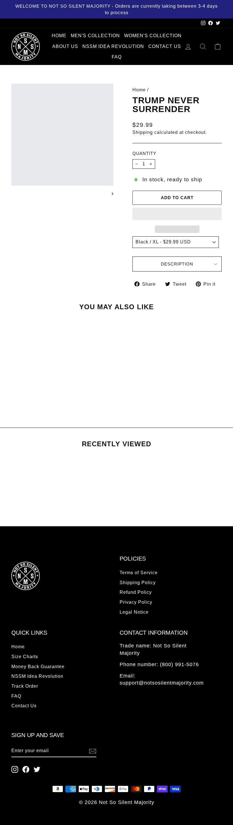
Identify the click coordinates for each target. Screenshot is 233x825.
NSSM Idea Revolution (113, 46)
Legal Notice (134, 611)
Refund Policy (136, 592)
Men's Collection (95, 35)
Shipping (142, 132)
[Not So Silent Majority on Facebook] (25, 769)
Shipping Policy (138, 582)
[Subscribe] (92, 751)
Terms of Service (139, 572)
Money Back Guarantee (38, 666)
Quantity (144, 153)
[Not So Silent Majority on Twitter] (37, 769)
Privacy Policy (136, 602)
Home (59, 35)
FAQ (117, 56)
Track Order (24, 686)
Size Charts (24, 656)
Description (177, 264)
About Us (65, 46)
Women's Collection (153, 35)
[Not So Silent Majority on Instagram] (14, 769)
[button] (177, 214)
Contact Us (164, 46)
